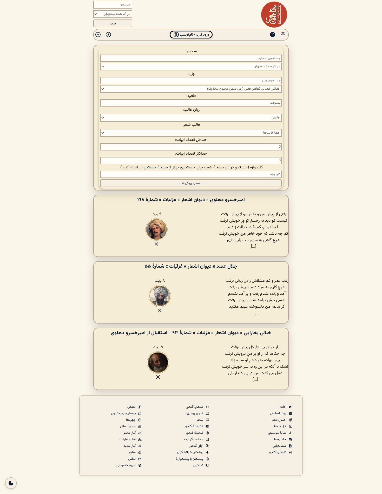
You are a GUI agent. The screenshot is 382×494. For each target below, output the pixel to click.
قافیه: (191, 96)
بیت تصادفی (278, 413)
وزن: (191, 73)
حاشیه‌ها (280, 439)
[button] (283, 34)
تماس (132, 459)
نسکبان (198, 465)
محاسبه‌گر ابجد (193, 439)
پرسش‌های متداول (123, 413)
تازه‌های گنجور (277, 452)
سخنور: (191, 51)
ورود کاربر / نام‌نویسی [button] (194, 34)
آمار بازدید (129, 446)
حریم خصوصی (126, 465)
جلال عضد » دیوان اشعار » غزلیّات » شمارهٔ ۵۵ (191, 266)
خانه (283, 407)
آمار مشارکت (128, 439)
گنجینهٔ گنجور (195, 433)
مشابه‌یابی (280, 446)
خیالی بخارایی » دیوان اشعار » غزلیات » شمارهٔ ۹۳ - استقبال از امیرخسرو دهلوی (191, 333)
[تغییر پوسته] (11, 483)
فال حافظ (280, 426)
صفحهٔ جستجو (156, 167)
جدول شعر (279, 420)
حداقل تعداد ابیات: (191, 140)
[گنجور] (274, 14)
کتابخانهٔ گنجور (194, 426)
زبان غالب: (191, 110)
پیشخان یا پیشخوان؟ (190, 459)
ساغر (200, 420)
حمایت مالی (128, 426)
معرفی (131, 407)
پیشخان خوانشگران (190, 452)
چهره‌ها (131, 420)
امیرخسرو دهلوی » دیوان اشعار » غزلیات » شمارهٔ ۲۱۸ (191, 200)
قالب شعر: (191, 125)
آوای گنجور (196, 446)
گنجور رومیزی (195, 413)
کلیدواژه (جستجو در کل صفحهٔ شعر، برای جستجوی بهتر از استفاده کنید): (191, 167)
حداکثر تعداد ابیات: (191, 153)
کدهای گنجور (195, 407)
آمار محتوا (129, 433)
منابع (132, 452)
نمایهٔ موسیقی (277, 433)
